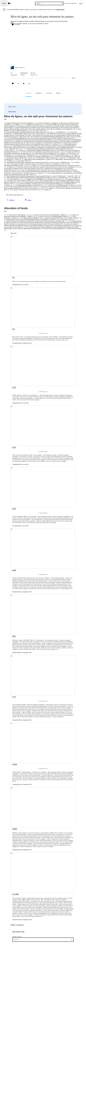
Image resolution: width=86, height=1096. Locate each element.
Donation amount (17, 936)
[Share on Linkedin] (29, 83)
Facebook (11, 200)
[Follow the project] (13, 83)
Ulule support (60, 9)
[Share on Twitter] (24, 83)
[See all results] (62, 3)
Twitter (29, 200)
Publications (39, 93)
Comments (49, 93)
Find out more (12, 111)
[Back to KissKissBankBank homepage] (9, 3)
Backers (58, 93)
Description (28, 93)
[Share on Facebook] (18, 83)
